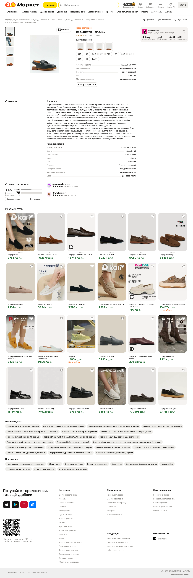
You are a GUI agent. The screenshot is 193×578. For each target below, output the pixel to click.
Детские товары (66, 558)
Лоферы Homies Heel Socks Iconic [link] (140, 357)
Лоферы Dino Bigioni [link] (168, 409)
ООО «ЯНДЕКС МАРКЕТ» (179, 571)
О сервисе (111, 507)
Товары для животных (68, 550)
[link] (23, 426)
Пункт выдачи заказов (162, 507)
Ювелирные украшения (69, 562)
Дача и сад (63, 534)
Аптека (62, 522)
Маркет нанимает (160, 511)
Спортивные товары (67, 546)
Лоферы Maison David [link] (47, 255)
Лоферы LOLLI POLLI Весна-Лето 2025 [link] (141, 305)
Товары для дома (66, 519)
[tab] (12, 12)
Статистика (12, 573)
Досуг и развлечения (68, 495)
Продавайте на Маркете (117, 542)
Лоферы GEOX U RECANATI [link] (80, 255)
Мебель (62, 499)
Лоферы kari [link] (13, 255)
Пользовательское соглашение (33, 573)
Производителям (160, 503)
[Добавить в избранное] (31, 216)
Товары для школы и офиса (70, 542)
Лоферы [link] (71, 356)
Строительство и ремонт (69, 554)
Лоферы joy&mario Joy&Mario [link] (172, 304)
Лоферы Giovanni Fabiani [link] (78, 409)
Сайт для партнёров (115, 550)
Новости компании (161, 495)
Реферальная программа (163, 499)
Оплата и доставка (115, 499)
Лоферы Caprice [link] (45, 304)
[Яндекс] (186, 574)
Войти (183, 5)
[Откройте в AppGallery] (24, 508)
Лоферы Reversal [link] (167, 356)
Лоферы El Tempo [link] (167, 255)
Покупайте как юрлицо (117, 503)
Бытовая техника (66, 503)
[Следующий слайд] (67, 54)
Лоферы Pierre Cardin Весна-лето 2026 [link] (20, 357)
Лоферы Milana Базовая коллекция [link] (48, 357)
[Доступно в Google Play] (15, 508)
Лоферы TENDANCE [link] (107, 255)
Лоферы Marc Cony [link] (16, 409)
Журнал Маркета (114, 515)
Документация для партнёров (120, 546)
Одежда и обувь (66, 515)
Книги (61, 538)
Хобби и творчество (67, 530)
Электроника (64, 511)
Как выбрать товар (115, 495)
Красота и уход (65, 526)
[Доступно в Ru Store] (32, 508)
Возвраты (111, 511)
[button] (80, 46)
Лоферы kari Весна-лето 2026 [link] (111, 304)
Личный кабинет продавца (118, 538)
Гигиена (62, 507)
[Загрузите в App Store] (6, 508)
